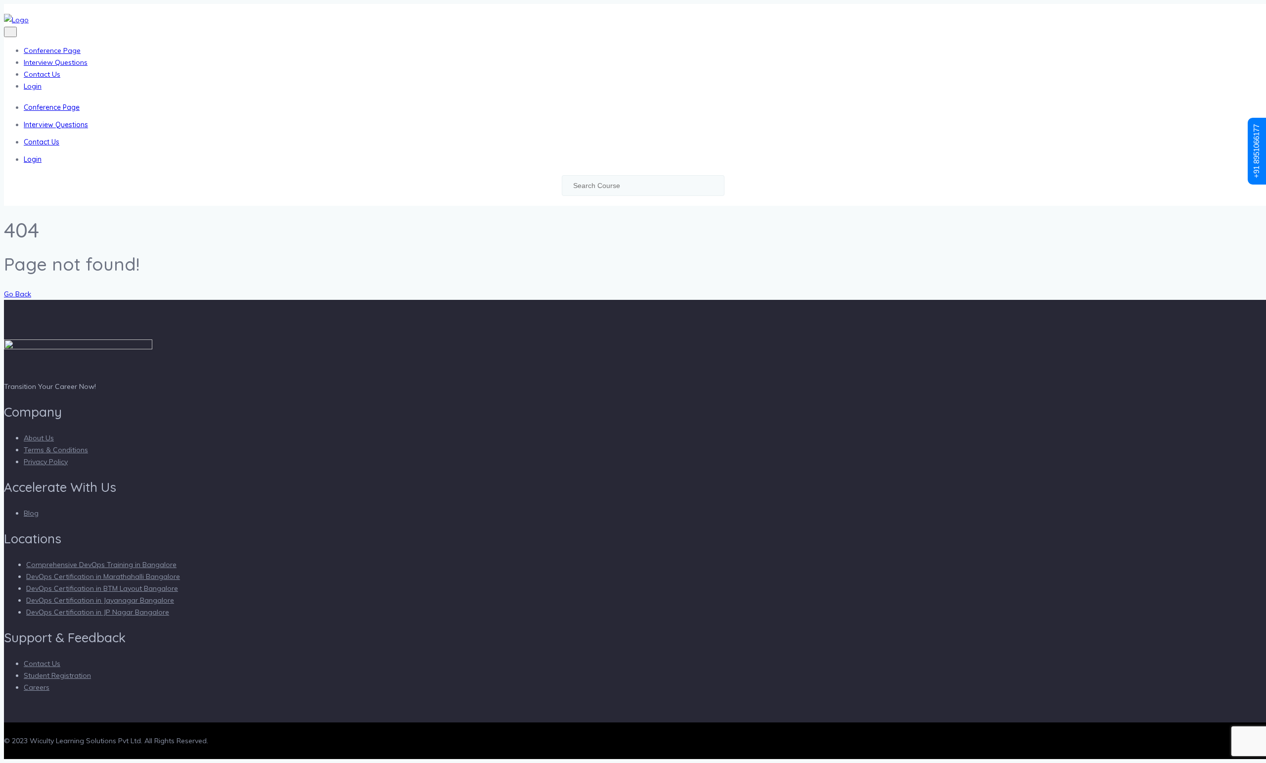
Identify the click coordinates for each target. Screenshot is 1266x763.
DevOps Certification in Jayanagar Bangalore (100, 600)
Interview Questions (56, 62)
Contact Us (42, 74)
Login (33, 86)
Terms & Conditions (56, 449)
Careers (36, 687)
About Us (39, 437)
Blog (31, 513)
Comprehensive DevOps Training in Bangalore (101, 564)
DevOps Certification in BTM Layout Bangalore (102, 588)
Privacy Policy (46, 461)
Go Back (17, 293)
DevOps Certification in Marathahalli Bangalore (103, 576)
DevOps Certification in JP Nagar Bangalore (97, 612)
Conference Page (52, 50)
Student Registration (57, 675)
